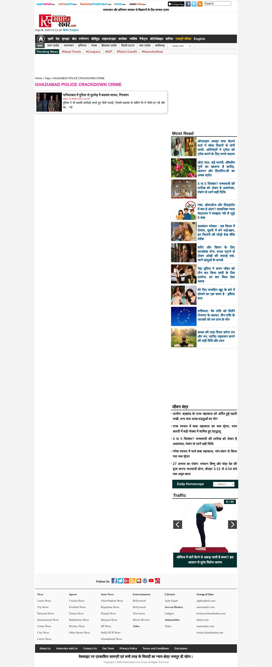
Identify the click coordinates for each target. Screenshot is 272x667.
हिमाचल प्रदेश (109, 45)
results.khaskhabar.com (210, 632)
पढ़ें (70, 107)
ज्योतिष (133, 39)
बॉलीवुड (95, 39)
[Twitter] (120, 582)
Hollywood (139, 607)
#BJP (108, 51)
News (40, 594)
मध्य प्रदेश (144, 45)
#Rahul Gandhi (127, 51)
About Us (45, 648)
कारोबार (122, 39)
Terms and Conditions (156, 648)
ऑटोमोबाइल (156, 39)
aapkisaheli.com (206, 600)
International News (48, 619)
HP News (106, 626)
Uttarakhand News (111, 638)
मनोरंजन (84, 39)
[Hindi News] (57, 26)
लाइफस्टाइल (109, 39)
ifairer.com (203, 619)
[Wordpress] (145, 582)
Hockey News (77, 626)
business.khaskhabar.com (211, 613)
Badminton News (79, 619)
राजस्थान (69, 45)
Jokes (136, 626)
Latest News (44, 600)
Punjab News (108, 613)
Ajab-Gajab (171, 600)
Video (168, 626)
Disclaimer (181, 648)
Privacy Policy (128, 648)
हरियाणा (82, 45)
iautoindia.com (205, 626)
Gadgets (169, 613)
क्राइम (65, 39)
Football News (77, 607)
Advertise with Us (67, 648)
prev (177, 524)
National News (45, 613)
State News (107, 594)
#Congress (93, 51)
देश (58, 39)
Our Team (108, 648)
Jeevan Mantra (174, 607)
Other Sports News (79, 632)
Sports (73, 594)
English (74, 30)
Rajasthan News (110, 607)
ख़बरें (50, 39)
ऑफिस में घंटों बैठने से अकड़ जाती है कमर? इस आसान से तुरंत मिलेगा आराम (205, 559)
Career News (44, 638)
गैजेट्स (143, 39)
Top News (42, 607)
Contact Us (90, 648)
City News (43, 632)
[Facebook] (114, 582)
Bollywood (139, 600)
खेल (74, 39)
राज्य (39, 45)
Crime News (44, 626)
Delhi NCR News (110, 632)
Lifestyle (170, 594)
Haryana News (109, 619)
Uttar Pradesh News (112, 600)
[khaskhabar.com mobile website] (157, 582)
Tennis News (76, 613)
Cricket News (76, 600)
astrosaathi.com (205, 607)
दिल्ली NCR (128, 45)
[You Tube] (151, 582)
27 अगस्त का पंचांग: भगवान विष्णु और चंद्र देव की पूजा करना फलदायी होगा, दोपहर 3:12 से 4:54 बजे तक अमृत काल (205, 469)
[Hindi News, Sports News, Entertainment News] (41, 39)
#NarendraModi (152, 51)
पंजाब (94, 45)
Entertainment (141, 594)
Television (139, 613)
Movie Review (141, 619)
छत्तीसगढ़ (160, 45)
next (232, 524)
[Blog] (139, 582)
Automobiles (172, 619)
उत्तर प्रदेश (53, 45)
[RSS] (132, 582)
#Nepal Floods (71, 51)
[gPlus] (126, 582)
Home (38, 78)
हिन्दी (65, 30)
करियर (169, 39)
